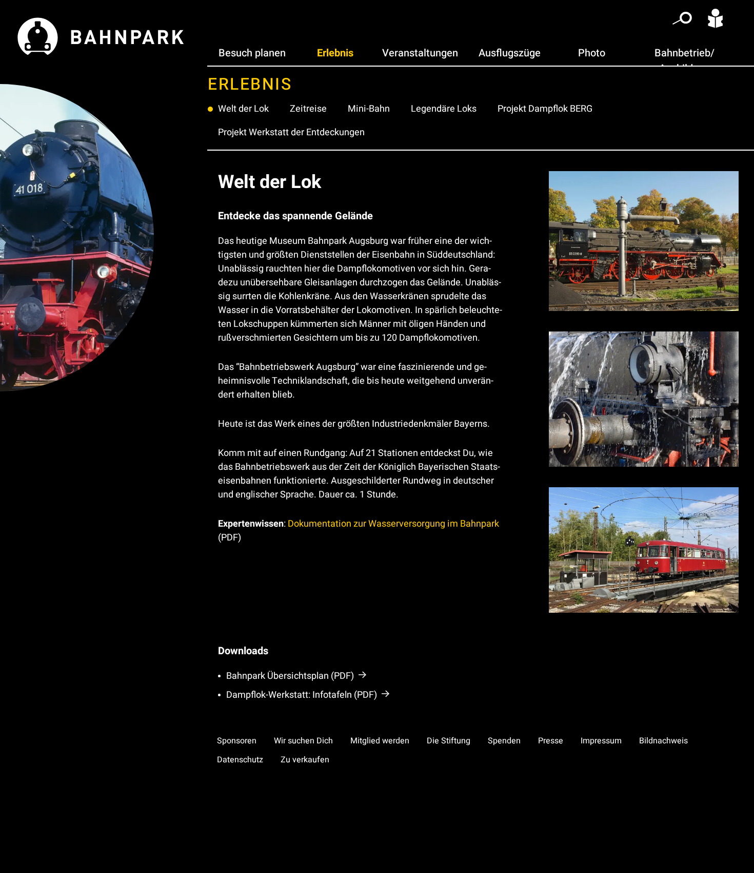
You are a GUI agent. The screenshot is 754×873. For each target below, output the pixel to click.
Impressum (601, 741)
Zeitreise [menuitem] (308, 109)
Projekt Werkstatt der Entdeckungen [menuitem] (291, 132)
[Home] (103, 31)
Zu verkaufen (305, 760)
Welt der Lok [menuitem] (243, 109)
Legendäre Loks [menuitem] (444, 109)
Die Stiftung (448, 741)
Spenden (504, 741)
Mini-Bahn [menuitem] (369, 109)
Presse (550, 741)
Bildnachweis (663, 741)
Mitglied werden (379, 741)
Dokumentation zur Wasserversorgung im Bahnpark (393, 524)
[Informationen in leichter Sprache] (715, 20)
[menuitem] (252, 53)
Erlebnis (250, 84)
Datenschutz (240, 760)
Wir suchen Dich (303, 741)
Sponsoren (236, 741)
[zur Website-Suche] (682, 20)
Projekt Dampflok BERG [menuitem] (545, 109)
